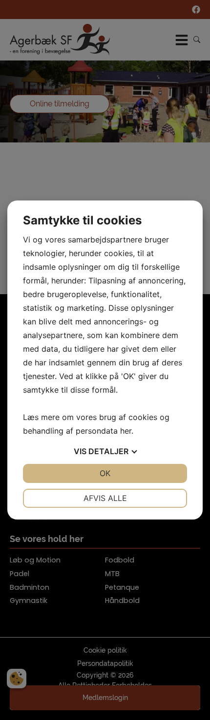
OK (105, 473)
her (125, 431)
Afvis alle (105, 498)
